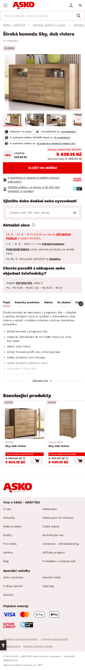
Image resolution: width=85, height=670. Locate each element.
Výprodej (48, 586)
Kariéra (7, 552)
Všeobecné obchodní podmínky (20, 639)
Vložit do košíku (42, 168)
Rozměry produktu (27, 302)
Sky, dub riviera (15, 444)
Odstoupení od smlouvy (57, 517)
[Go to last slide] (6, 119)
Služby (7, 535)
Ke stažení (64, 302)
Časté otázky (50, 526)
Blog (5, 561)
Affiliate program (53, 552)
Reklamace (49, 509)
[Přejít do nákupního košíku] (80, 5)
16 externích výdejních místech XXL (56, 143)
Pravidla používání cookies (38, 646)
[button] (13, 120)
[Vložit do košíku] (36, 460)
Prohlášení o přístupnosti (59, 561)
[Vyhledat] (80, 16)
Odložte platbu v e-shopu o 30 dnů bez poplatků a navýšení (34, 189)
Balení (48, 302)
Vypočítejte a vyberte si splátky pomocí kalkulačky (33, 179)
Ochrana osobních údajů (54, 639)
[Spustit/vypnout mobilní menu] (5, 5)
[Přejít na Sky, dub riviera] (24, 423)
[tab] (6, 302)
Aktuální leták (51, 577)
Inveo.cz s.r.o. (10, 660)
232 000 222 (24, 283)
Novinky (8, 594)
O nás (7, 509)
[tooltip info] (33, 225)
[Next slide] (78, 119)
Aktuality (9, 517)
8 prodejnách (68, 131)
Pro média (10, 543)
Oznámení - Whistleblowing (60, 543)
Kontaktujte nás (52, 535)
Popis (6, 302)
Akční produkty (13, 577)
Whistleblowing (11, 646)
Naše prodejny (12, 526)
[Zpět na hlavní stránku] (23, 5)
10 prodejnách (62, 137)
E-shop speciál (13, 586)
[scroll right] (81, 304)
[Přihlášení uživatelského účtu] (71, 5)
